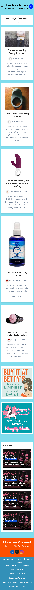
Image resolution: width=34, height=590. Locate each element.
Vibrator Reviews (11, 565)
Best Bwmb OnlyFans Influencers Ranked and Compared (14, 527)
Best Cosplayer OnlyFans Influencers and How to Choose (15, 485)
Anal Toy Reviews (17, 570)
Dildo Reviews (24, 565)
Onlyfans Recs (11, 459)
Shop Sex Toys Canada (17, 586)
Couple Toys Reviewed (17, 578)
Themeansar (16, 562)
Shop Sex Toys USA (25, 582)
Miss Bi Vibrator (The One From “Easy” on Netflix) (17, 184)
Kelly (11, 191)
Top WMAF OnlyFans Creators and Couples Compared (14, 506)
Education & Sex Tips (9, 582)
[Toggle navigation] (2, 6)
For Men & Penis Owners (17, 574)
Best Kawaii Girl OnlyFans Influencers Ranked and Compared (15, 465)
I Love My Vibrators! (16, 5)
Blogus (27, 559)
